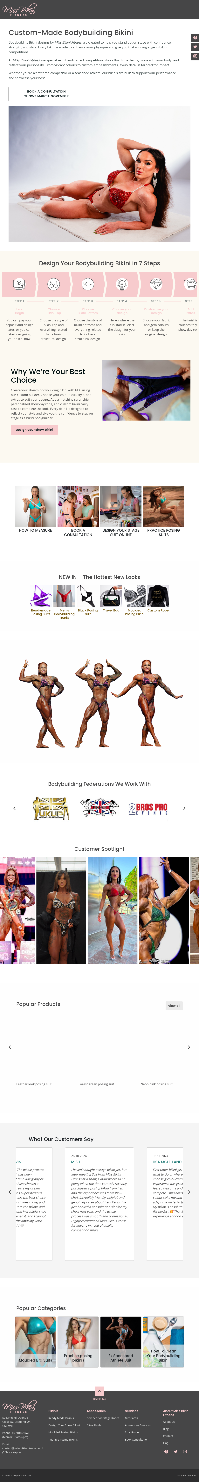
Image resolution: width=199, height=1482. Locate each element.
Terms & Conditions (186, 1475)
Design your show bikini (34, 429)
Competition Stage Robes (103, 1418)
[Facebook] (195, 38)
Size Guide (132, 1432)
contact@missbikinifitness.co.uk (23, 1448)
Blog (166, 1429)
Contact (168, 1436)
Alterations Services (138, 1425)
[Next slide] (184, 808)
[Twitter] (195, 47)
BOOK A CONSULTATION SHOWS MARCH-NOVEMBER (46, 94)
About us (169, 1422)
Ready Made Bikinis (61, 1418)
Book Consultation (136, 1439)
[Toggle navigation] (193, 9)
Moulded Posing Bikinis (63, 1432)
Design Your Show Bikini (64, 1425)
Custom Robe (158, 610)
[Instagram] (195, 56)
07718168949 (20, 1433)
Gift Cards (131, 1418)
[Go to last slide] (15, 808)
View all (174, 1005)
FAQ (165, 1443)
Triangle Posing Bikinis (63, 1439)
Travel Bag (111, 610)
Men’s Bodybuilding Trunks (64, 614)
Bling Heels (94, 1425)
